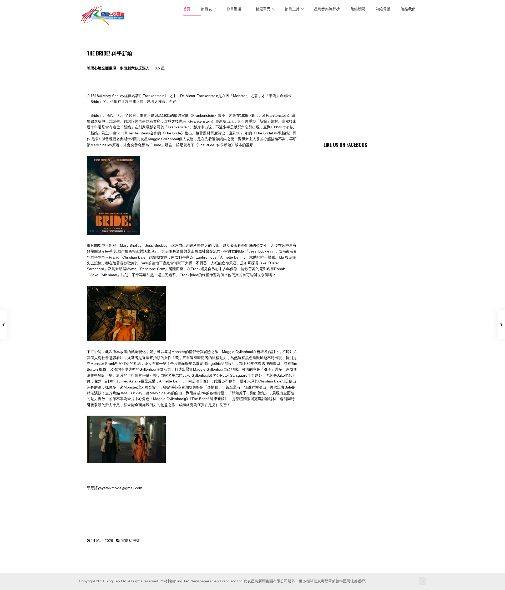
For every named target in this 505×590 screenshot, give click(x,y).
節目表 (206, 9)
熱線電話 (383, 9)
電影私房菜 (130, 540)
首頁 (186, 9)
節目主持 (292, 9)
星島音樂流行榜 (327, 9)
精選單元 (263, 9)
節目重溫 (233, 9)
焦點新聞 (357, 9)
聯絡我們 (408, 9)
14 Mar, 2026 (102, 540)
